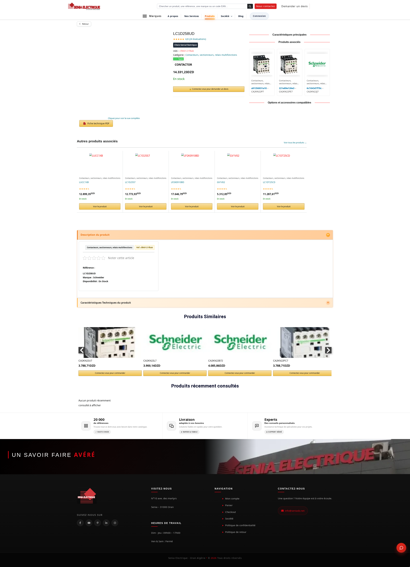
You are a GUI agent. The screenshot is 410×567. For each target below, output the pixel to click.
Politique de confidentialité (240, 525)
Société (229, 518)
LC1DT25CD (269, 182)
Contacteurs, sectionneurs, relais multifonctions (211, 54)
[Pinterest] (97, 522)
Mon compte (232, 498)
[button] (266, 6)
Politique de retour (235, 532)
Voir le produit (100, 206)
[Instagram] (114, 522)
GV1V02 (221, 182)
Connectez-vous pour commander (110, 373)
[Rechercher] (250, 6)
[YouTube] (89, 522)
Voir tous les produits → (295, 142)
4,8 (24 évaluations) (195, 39)
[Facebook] (80, 522)
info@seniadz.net (294, 510)
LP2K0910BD (177, 182)
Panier (229, 505)
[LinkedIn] (106, 522)
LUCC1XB (84, 182)
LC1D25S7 (130, 182)
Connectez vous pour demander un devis (210, 89)
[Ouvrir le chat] (401, 548)
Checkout (230, 512)
